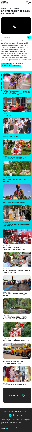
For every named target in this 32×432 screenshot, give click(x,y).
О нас (24, 411)
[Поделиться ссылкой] (29, 37)
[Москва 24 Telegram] (21, 415)
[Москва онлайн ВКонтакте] (10, 415)
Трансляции (8, 411)
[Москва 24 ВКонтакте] (18, 415)
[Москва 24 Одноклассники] (14, 415)
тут (7, 428)
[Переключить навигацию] (28, 2)
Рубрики (17, 411)
